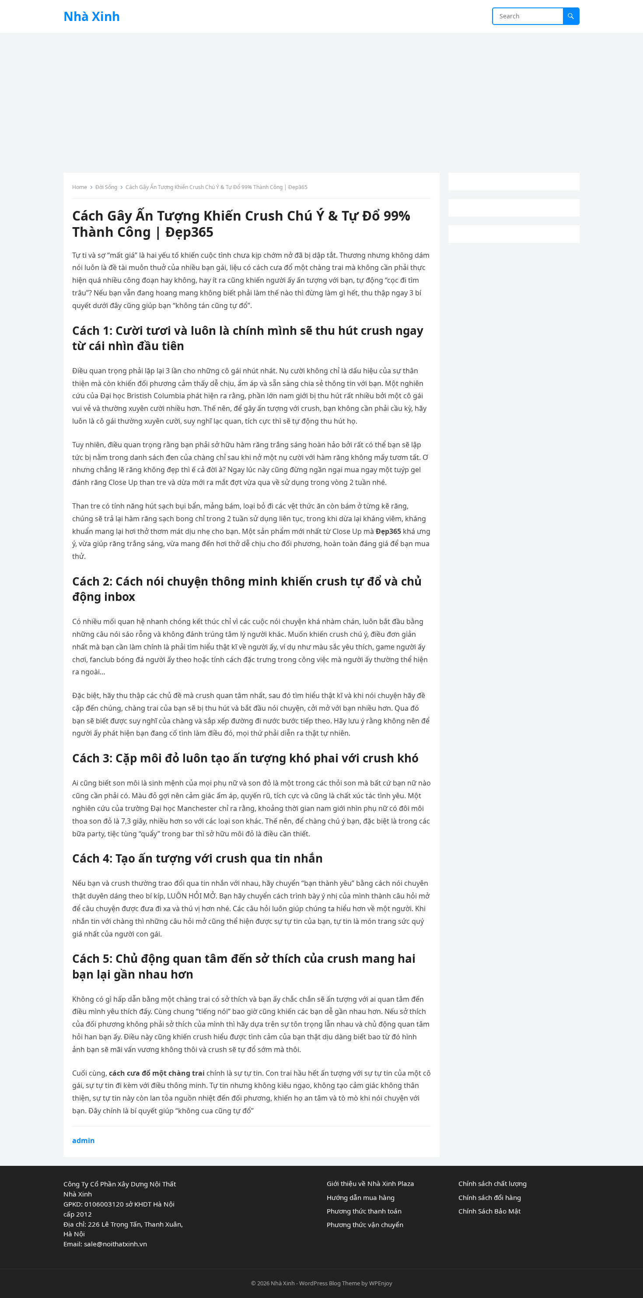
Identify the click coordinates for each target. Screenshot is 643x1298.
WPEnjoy (380, 1283)
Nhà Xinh (91, 16)
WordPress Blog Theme (329, 1283)
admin (83, 1140)
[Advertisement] (321, 98)
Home (79, 187)
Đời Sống (106, 187)
